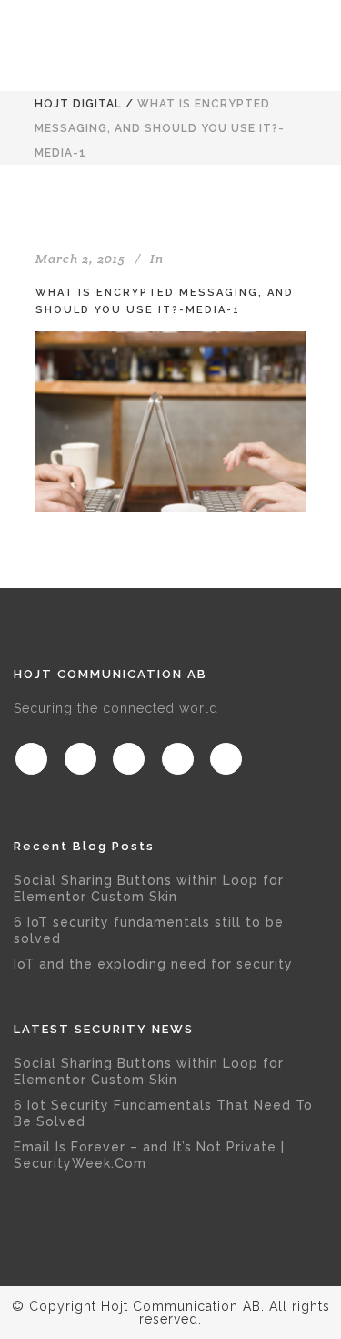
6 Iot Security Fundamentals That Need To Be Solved (163, 1113)
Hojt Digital (78, 103)
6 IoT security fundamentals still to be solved (149, 930)
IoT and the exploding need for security (153, 964)
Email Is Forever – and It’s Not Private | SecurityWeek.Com (149, 1155)
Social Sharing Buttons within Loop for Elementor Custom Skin (149, 888)
